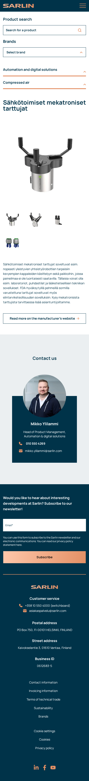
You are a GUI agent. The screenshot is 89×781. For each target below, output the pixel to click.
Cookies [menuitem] (44, 739)
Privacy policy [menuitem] (44, 748)
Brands (43, 716)
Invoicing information (43, 691)
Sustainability (43, 708)
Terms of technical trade (43, 699)
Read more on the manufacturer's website (42, 318)
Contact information (43, 682)
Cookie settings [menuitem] (44, 731)
